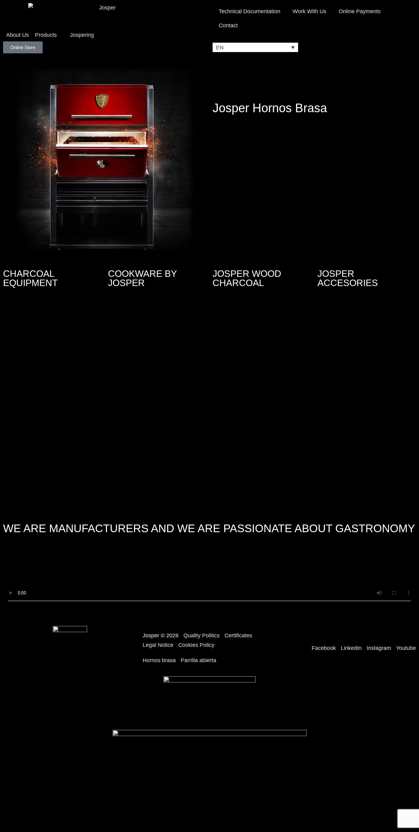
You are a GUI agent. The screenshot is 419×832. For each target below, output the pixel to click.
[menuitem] (255, 47)
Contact (228, 25)
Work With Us (309, 11)
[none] (255, 47)
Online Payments (360, 11)
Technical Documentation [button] (249, 11)
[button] (49, 35)
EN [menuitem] (220, 47)
